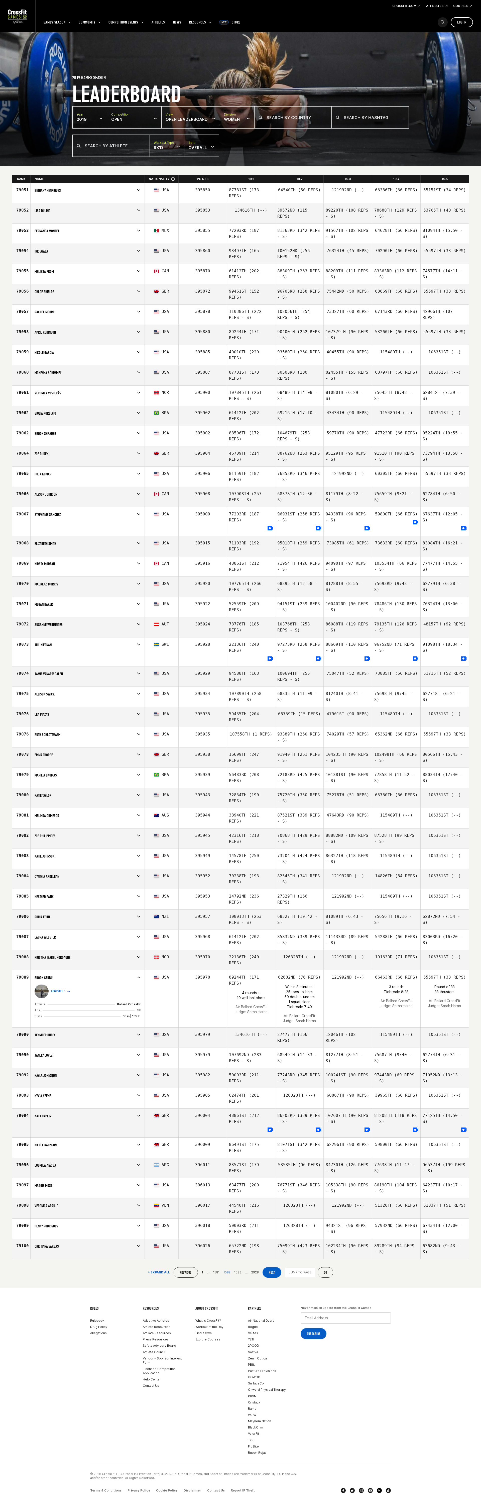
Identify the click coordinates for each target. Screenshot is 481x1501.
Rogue (253, 1327)
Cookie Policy (167, 1490)
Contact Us (151, 1385)
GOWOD (254, 1377)
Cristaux (254, 1402)
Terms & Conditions (106, 1490)
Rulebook (97, 1320)
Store (231, 22)
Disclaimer (192, 1490)
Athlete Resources (156, 1327)
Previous (186, 1272)
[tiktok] (388, 1490)
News (177, 22)
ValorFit (253, 1433)
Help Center (152, 1379)
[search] (443, 22)
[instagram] (361, 1490)
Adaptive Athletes (156, 1320)
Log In (461, 22)
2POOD (253, 1345)
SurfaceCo (256, 1383)
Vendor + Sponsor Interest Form (162, 1360)
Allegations (98, 1333)
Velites (253, 1333)
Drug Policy (98, 1327)
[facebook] (343, 1490)
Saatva (253, 1352)
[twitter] (352, 1490)
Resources (197, 22)
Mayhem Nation (259, 1421)
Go (325, 1272)
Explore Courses (207, 1339)
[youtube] (370, 1490)
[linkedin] (379, 1490)
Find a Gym (203, 1333)
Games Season (55, 22)
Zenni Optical (258, 1358)
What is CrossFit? (208, 1320)
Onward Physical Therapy (267, 1389)
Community (87, 22)
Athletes (158, 22)
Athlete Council (154, 1352)
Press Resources (156, 1339)
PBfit (251, 1364)
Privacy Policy (139, 1490)
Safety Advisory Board (159, 1345)
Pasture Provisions (262, 1371)
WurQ (252, 1415)
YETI (251, 1339)
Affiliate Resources (157, 1333)
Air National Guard (261, 1320)
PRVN (252, 1396)
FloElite (253, 1446)
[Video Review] (270, 528)
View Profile (58, 991)
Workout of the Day (209, 1327)
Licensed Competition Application (159, 1371)
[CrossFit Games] (17, 16)
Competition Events (123, 22)
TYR (251, 1440)
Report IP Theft (243, 1490)
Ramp (252, 1408)
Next (272, 1272)
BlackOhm (255, 1427)
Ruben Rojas (257, 1452)
